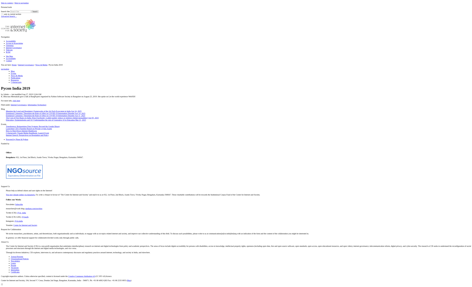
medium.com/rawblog (33, 209)
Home (14, 65)
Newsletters (15, 261)
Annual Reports (17, 257)
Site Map (9, 56)
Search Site (5, 11)
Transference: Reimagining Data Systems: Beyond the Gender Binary (33, 126)
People (13, 265)
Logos (13, 263)
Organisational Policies (20, 259)
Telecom (9, 50)
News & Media (41, 65)
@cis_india (21, 213)
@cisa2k (25, 217)
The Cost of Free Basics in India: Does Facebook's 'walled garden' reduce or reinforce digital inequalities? (52, 118)
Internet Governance (14, 48)
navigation (5, 69)
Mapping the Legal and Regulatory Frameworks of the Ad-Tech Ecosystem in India (43, 111)
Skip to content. (7, 3)
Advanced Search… (9, 16)
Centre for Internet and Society (25, 225)
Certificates (15, 272)
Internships (15, 270)
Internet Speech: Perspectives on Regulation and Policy (27, 135)
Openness (10, 46)
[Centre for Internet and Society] (19, 33)
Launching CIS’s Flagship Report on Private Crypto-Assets (29, 129)
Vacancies (15, 268)
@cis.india (19, 221)
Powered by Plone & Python (17, 139)
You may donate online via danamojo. (20, 195)
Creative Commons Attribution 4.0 (81, 276)
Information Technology (37, 105)
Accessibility (11, 41)
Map (129, 280)
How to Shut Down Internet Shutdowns (21, 131)
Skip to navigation (22, 3)
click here (16, 101)
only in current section (12, 14)
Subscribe (19, 204)
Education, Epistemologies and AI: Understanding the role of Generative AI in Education (46, 120)
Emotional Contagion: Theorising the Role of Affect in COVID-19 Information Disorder (45, 113)
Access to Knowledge (14, 43)
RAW (8, 52)
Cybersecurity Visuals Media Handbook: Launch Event (27, 133)
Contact (9, 61)
